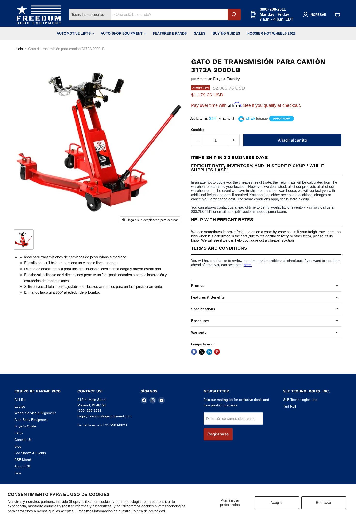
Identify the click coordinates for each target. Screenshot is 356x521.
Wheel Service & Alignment (35, 413)
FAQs (19, 433)
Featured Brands (170, 33)
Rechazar (323, 502)
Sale (18, 473)
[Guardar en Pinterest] (217, 352)
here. (248, 265)
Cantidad (197, 130)
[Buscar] (234, 14)
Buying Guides (226, 33)
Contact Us (23, 440)
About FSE (23, 466)
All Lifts (20, 400)
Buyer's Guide (25, 426)
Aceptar (277, 502)
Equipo (20, 406)
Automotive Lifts (74, 33)
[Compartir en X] (202, 352)
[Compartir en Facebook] (194, 352)
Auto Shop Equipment (122, 33)
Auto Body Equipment (31, 420)
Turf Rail (289, 406)
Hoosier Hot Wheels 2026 (271, 33)
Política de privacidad (148, 511)
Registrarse (218, 434)
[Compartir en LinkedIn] (209, 352)
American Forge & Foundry (218, 79)
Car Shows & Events (30, 453)
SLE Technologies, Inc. (300, 400)
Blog (18, 446)
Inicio (19, 49)
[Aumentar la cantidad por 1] (234, 140)
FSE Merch (23, 460)
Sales (199, 33)
